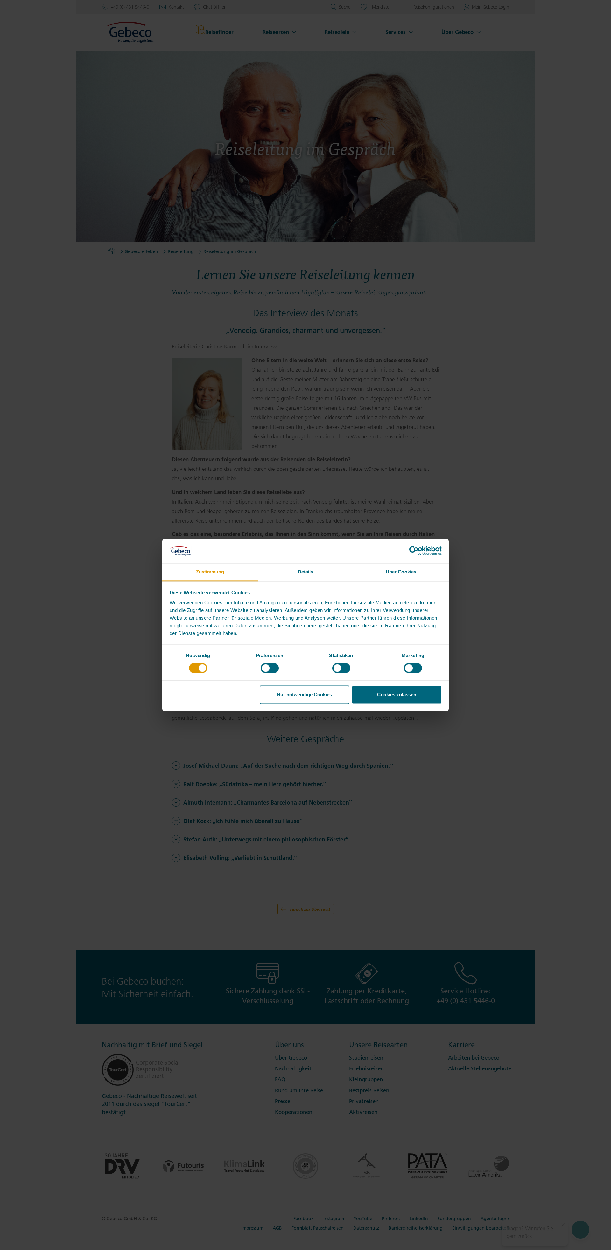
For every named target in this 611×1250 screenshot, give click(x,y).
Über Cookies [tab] (401, 571)
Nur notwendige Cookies (304, 694)
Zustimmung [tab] (210, 571)
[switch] (270, 668)
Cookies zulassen (396, 694)
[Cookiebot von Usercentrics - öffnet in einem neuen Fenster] (414, 551)
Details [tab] (305, 571)
